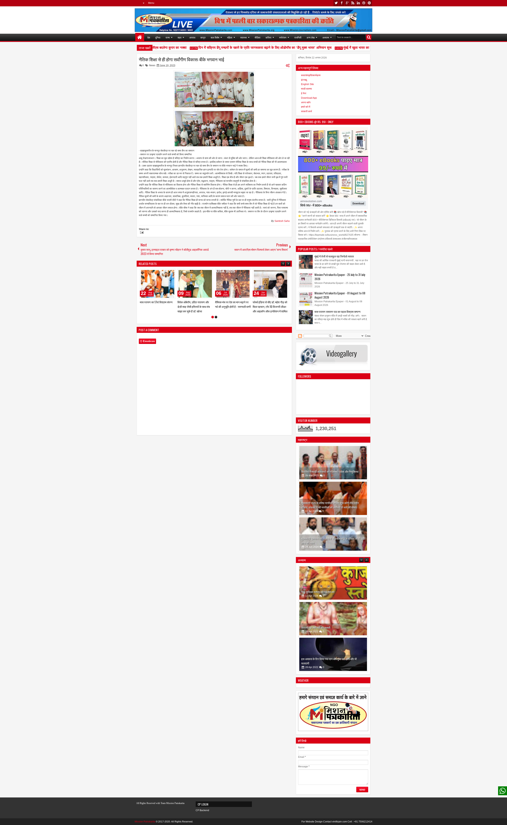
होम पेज (139, 37)
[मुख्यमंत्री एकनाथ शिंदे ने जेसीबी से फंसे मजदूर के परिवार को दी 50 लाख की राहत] (333, 534)
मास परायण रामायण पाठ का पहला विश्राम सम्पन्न (337, 311)
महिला (229, 37)
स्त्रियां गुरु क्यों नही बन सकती (315, 593)
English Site (307, 84)
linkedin (358, 3)
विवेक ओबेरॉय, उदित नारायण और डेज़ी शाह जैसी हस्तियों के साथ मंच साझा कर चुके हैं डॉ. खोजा (269, 306)
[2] (216, 317)
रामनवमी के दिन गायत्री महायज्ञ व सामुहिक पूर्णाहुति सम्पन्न (328, 665)
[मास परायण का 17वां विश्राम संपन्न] (233, 284)
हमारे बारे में (305, 106)
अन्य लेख (310, 37)
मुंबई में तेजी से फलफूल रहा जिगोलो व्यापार (334, 256)
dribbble (363, 3)
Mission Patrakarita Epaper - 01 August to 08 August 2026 (339, 295)
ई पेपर (303, 93)
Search (368, 37)
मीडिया (257, 37)
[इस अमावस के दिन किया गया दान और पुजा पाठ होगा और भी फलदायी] (333, 620)
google (347, 3)
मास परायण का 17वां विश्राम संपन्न (231, 302)
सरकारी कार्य (306, 111)
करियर (268, 37)
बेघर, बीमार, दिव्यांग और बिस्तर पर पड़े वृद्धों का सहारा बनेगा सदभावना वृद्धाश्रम (156, 306)
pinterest (369, 3)
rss (352, 3)
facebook (341, 3)
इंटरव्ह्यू (304, 79)
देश (148, 37)
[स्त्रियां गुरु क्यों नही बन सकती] (333, 584)
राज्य (168, 37)
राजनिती (297, 37)
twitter (336, 3)
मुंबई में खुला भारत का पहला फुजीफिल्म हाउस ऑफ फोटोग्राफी (368, 48)
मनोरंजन (282, 37)
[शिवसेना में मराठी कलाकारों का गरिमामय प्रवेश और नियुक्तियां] (333, 462)
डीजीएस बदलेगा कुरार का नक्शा (156, 48)
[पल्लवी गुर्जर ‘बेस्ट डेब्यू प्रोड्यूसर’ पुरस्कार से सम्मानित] (195, 284)
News (152, 65)
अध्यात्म (325, 37)
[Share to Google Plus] (171, 273)
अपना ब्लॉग (306, 102)
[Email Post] (141, 233)
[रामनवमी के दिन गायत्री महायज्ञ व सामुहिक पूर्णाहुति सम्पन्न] (333, 656)
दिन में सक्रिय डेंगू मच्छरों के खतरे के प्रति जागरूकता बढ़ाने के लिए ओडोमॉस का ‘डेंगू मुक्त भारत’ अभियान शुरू (253, 48)
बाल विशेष (215, 37)
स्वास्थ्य (243, 37)
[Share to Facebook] (162, 273)
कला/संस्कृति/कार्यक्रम (310, 75)
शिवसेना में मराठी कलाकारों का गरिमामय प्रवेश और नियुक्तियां (329, 471)
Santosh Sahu (282, 221)
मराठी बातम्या (306, 88)
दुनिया (157, 37)
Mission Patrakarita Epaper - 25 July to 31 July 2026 (339, 277)
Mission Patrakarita (145, 821)
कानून (203, 37)
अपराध (192, 37)
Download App (309, 98)
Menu (151, 3)
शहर (179, 37)
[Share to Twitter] (167, 273)
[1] (212, 317)
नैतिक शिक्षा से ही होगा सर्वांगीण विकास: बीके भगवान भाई (181, 59)
